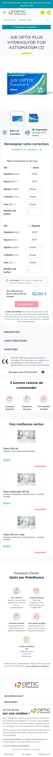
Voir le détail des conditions (37, 666)
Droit (36, 167)
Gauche (36, 226)
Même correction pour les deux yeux (22, 161)
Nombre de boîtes (10, 212)
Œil (5, 167)
